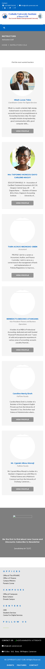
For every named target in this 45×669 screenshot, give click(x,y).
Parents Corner (8, 583)
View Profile (22, 131)
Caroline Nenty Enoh (22, 393)
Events (10, 665)
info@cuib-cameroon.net (29, 5)
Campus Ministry (9, 581)
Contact (33, 665)
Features (21, 665)
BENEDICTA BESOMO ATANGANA (22, 319)
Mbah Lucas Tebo (22, 100)
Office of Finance (9, 578)
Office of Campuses (10, 594)
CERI (5, 610)
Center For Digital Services (12, 615)
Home (4, 45)
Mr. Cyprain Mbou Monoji (22, 463)
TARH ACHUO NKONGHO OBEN (22, 247)
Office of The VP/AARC (11, 575)
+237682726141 (10, 5)
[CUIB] (22, 16)
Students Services (9, 613)
